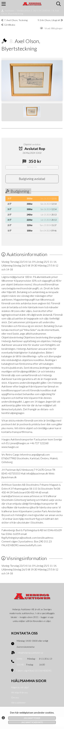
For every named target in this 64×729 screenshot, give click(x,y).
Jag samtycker (32, 718)
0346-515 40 (20, 661)
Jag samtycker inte (32, 722)
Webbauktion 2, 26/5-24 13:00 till (33, 10)
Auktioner (10, 10)
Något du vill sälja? (20, 687)
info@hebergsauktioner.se (30, 652)
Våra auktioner (18, 702)
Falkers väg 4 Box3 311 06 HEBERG (34, 670)
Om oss (15, 697)
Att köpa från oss (19, 692)
